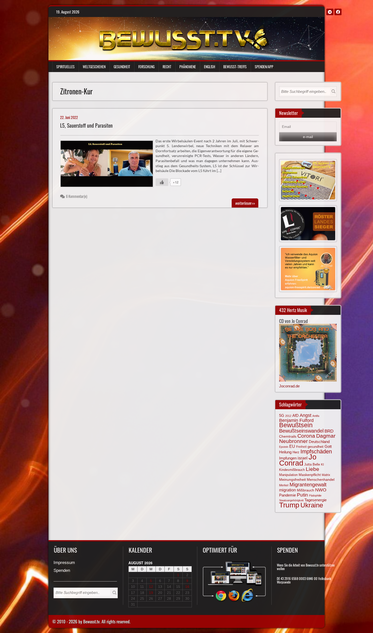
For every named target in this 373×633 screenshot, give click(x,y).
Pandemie (287, 495)
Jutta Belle (312, 464)
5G (281, 415)
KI (322, 464)
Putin (302, 495)
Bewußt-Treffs (235, 66)
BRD (329, 431)
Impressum (64, 563)
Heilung (285, 452)
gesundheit (316, 447)
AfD (295, 415)
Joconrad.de (289, 386)
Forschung (146, 66)
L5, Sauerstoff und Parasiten (86, 125)
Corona (306, 436)
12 (151, 587)
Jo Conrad (297, 460)
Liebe (312, 469)
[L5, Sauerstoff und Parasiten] (109, 165)
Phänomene (187, 66)
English (209, 66)
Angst (305, 415)
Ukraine (311, 505)
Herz (296, 452)
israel (303, 458)
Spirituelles (65, 66)
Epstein (283, 446)
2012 (288, 415)
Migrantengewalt (308, 484)
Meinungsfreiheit (292, 480)
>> (245, 203)
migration (287, 490)
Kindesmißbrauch (292, 470)
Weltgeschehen (94, 66)
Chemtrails (287, 436)
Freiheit (301, 447)
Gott (328, 446)
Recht (167, 66)
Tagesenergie (315, 500)
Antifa (315, 415)
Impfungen (288, 458)
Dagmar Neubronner (307, 438)
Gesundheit (122, 66)
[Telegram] (329, 12)
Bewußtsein (296, 425)
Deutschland (319, 442)
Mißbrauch (305, 490)
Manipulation (288, 475)
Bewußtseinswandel (301, 431)
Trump (289, 505)
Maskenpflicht (310, 475)
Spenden (62, 571)
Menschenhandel (320, 479)
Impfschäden (316, 451)
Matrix (326, 475)
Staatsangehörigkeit (291, 500)
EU (292, 446)
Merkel (284, 485)
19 (151, 593)
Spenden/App (264, 66)
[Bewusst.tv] (183, 37)
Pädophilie (315, 495)
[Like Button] (162, 182)
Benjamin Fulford (296, 420)
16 (187, 587)
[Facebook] (338, 12)
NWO (320, 489)
